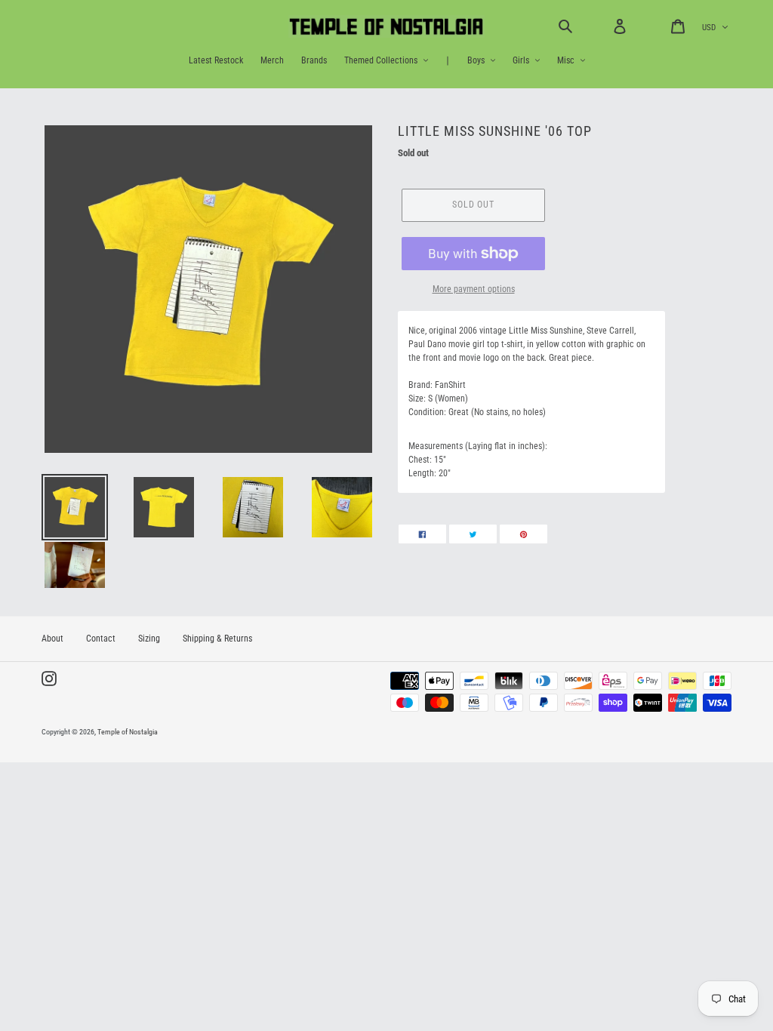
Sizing (149, 638)
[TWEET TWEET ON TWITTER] (472, 534)
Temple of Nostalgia (127, 732)
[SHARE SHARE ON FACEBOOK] (422, 534)
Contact (100, 638)
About (52, 638)
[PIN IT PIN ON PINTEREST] (523, 534)
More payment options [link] (474, 289)
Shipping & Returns (217, 638)
